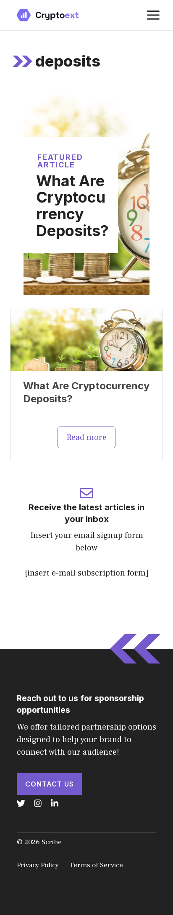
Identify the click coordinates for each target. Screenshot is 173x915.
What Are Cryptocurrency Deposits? (72, 206)
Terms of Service (96, 865)
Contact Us (49, 784)
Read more (86, 437)
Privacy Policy (38, 865)
